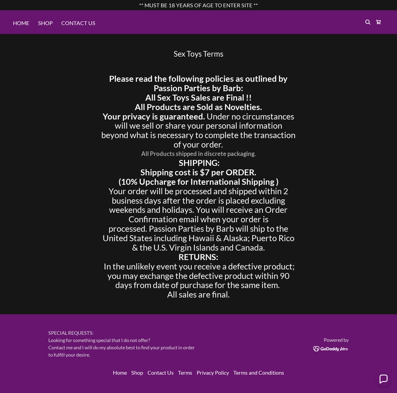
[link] (331, 348)
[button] (378, 22)
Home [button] (120, 372)
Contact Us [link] (78, 23)
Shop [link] (45, 23)
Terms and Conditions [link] (258, 372)
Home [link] (21, 23)
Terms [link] (185, 372)
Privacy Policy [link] (213, 372)
